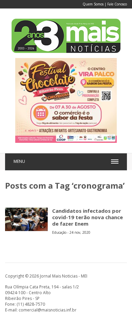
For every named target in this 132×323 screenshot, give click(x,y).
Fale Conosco (117, 4)
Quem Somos (93, 4)
